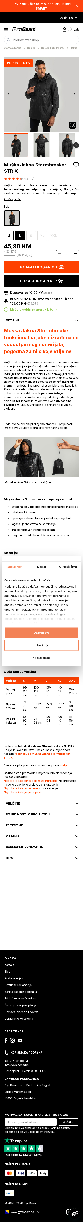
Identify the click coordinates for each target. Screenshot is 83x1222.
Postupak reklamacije (18, 985)
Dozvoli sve (41, 632)
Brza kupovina (36, 281)
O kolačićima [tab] (68, 566)
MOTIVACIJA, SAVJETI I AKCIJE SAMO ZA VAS (36, 1114)
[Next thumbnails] (76, 145)
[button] (41, 6)
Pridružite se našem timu (20, 998)
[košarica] (76, 29)
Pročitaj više (12, 199)
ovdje (63, 765)
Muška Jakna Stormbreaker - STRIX (37, 168)
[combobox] (41, 40)
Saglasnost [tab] (15, 566)
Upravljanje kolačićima (19, 1018)
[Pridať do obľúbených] (76, 165)
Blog (7, 971)
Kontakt (9, 964)
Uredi (39, 645)
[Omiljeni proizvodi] (70, 29)
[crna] (12, 218)
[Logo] (24, 29)
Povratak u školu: (26, 4)
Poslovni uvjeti (14, 978)
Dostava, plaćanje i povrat (21, 1011)
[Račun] (64, 29)
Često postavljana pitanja (20, 1005)
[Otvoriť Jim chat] (74, 1213)
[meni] (6, 29)
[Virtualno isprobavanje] (72, 125)
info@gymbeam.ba (17, 1064)
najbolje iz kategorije (31, 780)
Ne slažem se (41, 657)
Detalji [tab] (41, 566)
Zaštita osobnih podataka (21, 991)
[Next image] (74, 94)
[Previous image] (8, 94)
